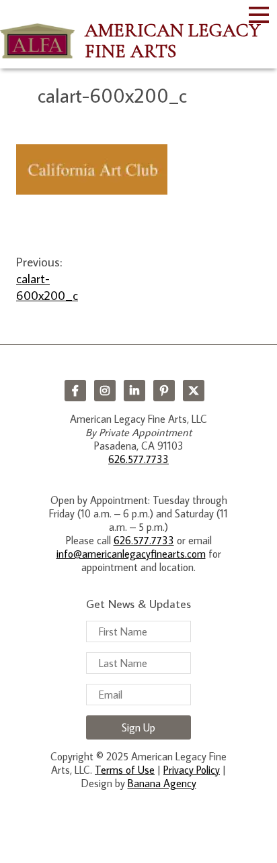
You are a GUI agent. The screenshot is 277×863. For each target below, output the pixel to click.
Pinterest (164, 390)
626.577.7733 (138, 459)
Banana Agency (162, 783)
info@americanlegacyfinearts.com (131, 553)
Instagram (105, 390)
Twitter (193, 390)
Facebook (75, 390)
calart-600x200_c (47, 286)
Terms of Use (125, 769)
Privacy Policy (191, 769)
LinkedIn (134, 390)
